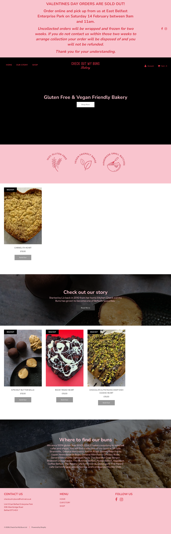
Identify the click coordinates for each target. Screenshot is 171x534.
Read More (85, 308)
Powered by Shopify (39, 527)
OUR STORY (22, 65)
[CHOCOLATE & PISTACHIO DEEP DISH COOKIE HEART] (106, 358)
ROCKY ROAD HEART (64, 390)
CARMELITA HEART (23, 248)
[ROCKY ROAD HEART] (65, 358)
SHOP (35, 65)
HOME (9, 65)
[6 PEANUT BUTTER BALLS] (23, 358)
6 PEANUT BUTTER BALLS (22, 390)
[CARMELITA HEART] (23, 215)
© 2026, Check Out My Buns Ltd (15, 527)
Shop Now (85, 105)
